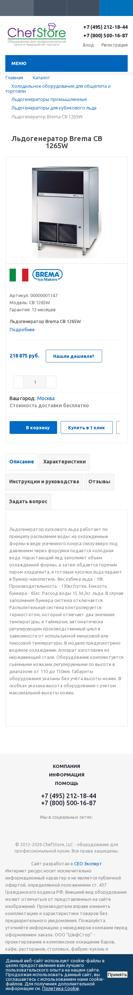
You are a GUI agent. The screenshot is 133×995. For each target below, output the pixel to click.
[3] (26, 286)
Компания (66, 766)
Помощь (66, 783)
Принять (117, 974)
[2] (19, 286)
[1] (13, 286)
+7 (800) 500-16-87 (105, 35)
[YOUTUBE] (66, 828)
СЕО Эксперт (88, 863)
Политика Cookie (60, 988)
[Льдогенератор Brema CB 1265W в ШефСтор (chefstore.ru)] (66, 212)
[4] (33, 286)
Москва (46, 398)
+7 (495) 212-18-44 (105, 27)
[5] (40, 286)
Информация (66, 774)
